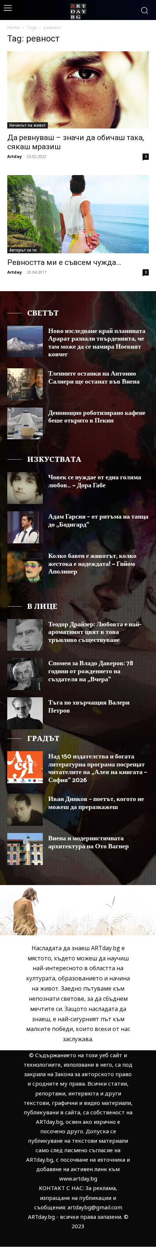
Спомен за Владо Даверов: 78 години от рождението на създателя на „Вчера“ (90, 671)
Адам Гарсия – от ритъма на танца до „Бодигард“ (98, 520)
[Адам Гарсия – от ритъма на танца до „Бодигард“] (25, 527)
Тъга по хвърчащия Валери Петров (89, 706)
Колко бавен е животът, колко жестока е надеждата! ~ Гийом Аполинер (92, 564)
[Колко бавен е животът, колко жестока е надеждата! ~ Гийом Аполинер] (25, 567)
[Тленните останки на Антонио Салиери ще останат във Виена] (25, 384)
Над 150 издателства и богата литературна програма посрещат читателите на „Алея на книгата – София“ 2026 (97, 768)
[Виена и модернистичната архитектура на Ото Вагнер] (25, 849)
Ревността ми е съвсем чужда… (64, 262)
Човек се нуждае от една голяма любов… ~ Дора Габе (94, 481)
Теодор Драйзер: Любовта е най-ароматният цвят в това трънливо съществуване (94, 632)
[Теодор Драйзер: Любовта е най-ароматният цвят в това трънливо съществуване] (25, 635)
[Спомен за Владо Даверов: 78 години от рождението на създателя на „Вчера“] (25, 674)
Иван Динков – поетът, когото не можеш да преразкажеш (96, 803)
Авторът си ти (23, 250)
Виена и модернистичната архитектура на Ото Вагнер (88, 842)
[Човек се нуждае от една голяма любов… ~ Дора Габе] (25, 488)
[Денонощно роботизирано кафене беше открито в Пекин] (25, 424)
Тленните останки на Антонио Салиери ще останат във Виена (94, 377)
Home (13, 27)
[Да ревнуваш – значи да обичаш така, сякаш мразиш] (78, 89)
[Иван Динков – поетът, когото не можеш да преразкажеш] (25, 810)
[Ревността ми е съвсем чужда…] (78, 214)
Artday (14, 156)
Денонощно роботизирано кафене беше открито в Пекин (96, 417)
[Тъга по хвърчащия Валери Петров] (25, 713)
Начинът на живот (27, 125)
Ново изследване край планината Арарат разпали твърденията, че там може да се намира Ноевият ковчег (96, 343)
